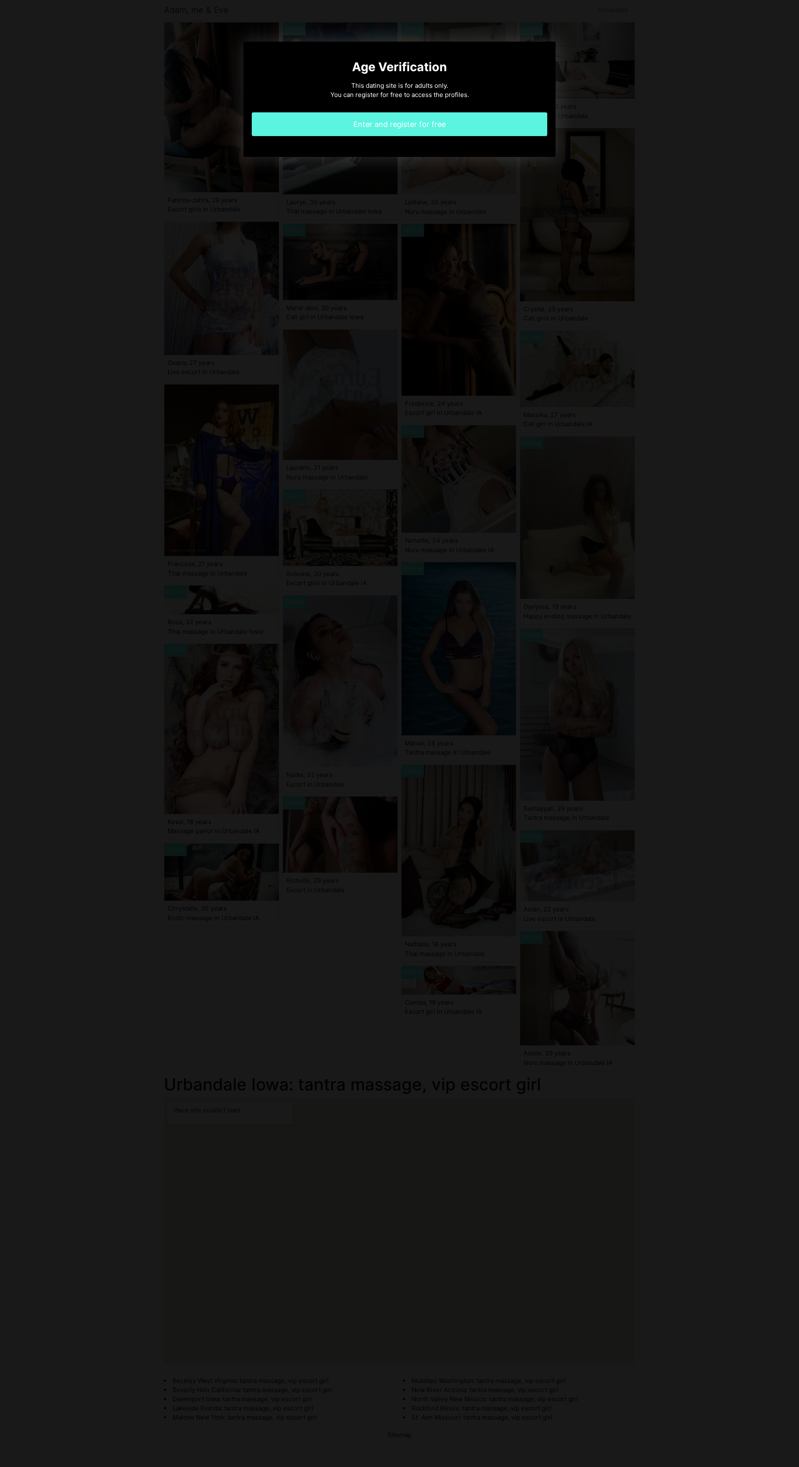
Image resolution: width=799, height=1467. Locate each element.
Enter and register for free (399, 124)
